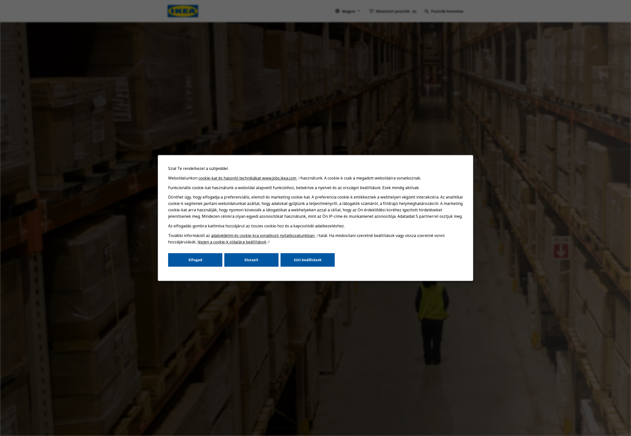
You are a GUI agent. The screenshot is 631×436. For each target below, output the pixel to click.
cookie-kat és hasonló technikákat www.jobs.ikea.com (247, 178)
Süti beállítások (308, 259)
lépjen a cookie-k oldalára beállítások (231, 242)
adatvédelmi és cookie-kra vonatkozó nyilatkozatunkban (263, 235)
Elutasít (251, 259)
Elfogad (195, 259)
